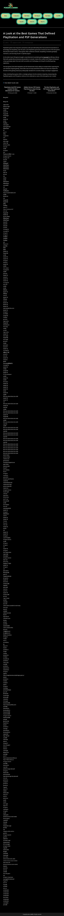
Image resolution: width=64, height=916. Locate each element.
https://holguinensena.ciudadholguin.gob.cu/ (13, 675)
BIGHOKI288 (6, 572)
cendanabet (6, 890)
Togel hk (21, 21)
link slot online (6, 145)
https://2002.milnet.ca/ (8, 759)
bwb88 (4, 380)
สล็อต (4, 134)
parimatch (5, 345)
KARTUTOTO (6, 668)
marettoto (5, 475)
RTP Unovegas (6, 844)
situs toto (5, 607)
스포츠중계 (5, 903)
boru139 (5, 603)
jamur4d (5, 692)
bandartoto (6, 655)
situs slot (5, 284)
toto (4, 137)
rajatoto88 (5, 554)
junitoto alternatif (7, 486)
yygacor (5, 673)
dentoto (5, 747)
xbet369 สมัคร (6, 625)
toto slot (5, 147)
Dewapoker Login (7, 825)
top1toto (5, 589)
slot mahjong (6, 470)
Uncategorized (29, 42)
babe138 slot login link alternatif (10, 776)
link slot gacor (6, 818)
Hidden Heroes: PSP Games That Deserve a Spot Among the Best (32, 89)
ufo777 (4, 640)
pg (3, 644)
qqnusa (5, 741)
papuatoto (5, 495)
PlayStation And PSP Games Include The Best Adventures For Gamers (12, 89)
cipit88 (4, 110)
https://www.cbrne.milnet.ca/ (10, 758)
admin (7, 42)
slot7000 (5, 624)
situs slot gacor (6, 745)
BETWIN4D (5, 693)
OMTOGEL (5, 739)
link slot (5, 174)
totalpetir (5, 682)
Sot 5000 (58, 15)
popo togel (5, 141)
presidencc (5, 660)
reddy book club (7, 613)
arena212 (5, 262)
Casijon (5, 161)
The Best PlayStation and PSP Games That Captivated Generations (51, 89)
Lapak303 (5, 820)
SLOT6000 (5, 313)
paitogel (5, 719)
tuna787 (5, 227)
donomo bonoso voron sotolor (10, 864)
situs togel (5, 336)
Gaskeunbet (6, 849)
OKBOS (5, 791)
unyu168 (5, 767)
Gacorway (5, 326)
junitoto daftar (6, 457)
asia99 (4, 800)
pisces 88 (5, 868)
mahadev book (6, 618)
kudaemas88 (6, 583)
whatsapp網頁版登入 (8, 363)
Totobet (5, 521)
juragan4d (5, 315)
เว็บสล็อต (5, 123)
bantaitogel (6, 108)
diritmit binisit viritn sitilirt (9, 859)
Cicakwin (5, 317)
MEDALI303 (6, 792)
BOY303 (5, 827)
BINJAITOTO (6, 752)
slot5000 (5, 886)
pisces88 (5, 904)
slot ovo (5, 888)
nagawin (5, 787)
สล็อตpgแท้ (5, 163)
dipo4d (4, 614)
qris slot (5, 596)
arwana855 (5, 185)
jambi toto (5, 780)
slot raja (5, 870)
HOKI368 (5, 602)
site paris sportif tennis (8, 479)
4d (3, 130)
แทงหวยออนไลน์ (7, 508)
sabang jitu (5, 809)
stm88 (4, 503)
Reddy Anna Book (7, 635)
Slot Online (47, 15)
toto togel (5, 804)
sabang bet (5, 814)
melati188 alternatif (7, 482)
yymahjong (5, 642)
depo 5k (5, 172)
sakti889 (5, 611)
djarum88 (5, 587)
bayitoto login (6, 106)
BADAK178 (5, 196)
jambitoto (5, 783)
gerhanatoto (6, 460)
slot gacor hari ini (7, 156)
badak (4, 391)
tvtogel (4, 651)
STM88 (4, 369)
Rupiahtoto (6, 723)
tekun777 (5, 646)
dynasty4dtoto (6, 710)
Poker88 (5, 822)
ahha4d (5, 622)
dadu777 (5, 207)
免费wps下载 (6, 352)
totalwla (5, 680)
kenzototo (5, 581)
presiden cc (5, 649)
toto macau (6, 268)
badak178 (5, 112)
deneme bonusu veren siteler (10, 816)
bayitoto (5, 139)
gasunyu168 (6, 721)
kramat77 (5, 346)
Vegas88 (5, 848)
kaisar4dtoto (6, 708)
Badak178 (5, 291)
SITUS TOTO (6, 497)
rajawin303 (5, 734)
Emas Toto (5, 561)
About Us (43, 21)
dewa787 (5, 222)
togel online (6, 104)
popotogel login (7, 126)
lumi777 (5, 796)
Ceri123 (5, 295)
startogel (5, 728)
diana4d (5, 159)
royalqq (5, 653)
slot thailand (6, 504)
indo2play (5, 688)
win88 (4, 813)
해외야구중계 (6, 455)
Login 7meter (6, 598)
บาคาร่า (5, 515)
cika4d (4, 802)
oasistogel (5, 750)
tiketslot (5, 866)
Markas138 (5, 772)
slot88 (4, 117)
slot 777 (5, 882)
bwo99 (4, 528)
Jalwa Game (6, 570)
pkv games (5, 578)
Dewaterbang (6, 842)
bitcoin (4, 471)
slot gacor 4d (6, 157)
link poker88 (6, 501)
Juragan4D (5, 370)
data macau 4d (6, 862)
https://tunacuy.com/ (8, 209)
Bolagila (5, 851)
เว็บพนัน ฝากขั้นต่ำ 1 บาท (8, 154)
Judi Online (26, 15)
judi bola (5, 273)
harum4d (46, 57)
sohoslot (5, 493)
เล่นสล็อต (5, 236)
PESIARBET (5, 556)
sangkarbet (5, 135)
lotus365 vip (6, 659)
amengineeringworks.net (9, 462)
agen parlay (6, 464)
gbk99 (4, 361)
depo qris (5, 559)
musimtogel (6, 695)
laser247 (5, 609)
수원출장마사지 (6, 631)
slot (4, 152)
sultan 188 (5, 143)
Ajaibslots (5, 838)
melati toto (5, 488)
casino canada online (8, 627)
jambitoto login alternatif (9, 769)
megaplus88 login (7, 576)
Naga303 (5, 585)
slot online (5, 857)
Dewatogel (5, 855)
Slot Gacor (5, 381)
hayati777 (5, 881)
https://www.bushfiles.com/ (9, 704)
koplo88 (5, 884)
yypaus (5, 684)
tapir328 (5, 407)
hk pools (5, 523)
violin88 (5, 871)
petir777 (5, 574)
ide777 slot (5, 499)
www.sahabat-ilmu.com (8, 308)
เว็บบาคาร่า (5, 244)
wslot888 (5, 706)
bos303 (5, 600)
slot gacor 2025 (6, 846)
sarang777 (5, 743)
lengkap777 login (7, 563)
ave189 (4, 330)
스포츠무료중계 (6, 537)
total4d (5, 638)
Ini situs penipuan (7, 374)
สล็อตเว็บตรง (6, 128)
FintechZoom (6, 325)
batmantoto (6, 765)
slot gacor (5, 150)
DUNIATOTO (6, 670)
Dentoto (5, 748)
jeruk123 (5, 629)
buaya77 (5, 468)
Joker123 (32, 21)
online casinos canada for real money (11, 605)
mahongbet (6, 124)
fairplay (5, 620)
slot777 (5, 132)
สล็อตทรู (5, 290)
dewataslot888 (6, 703)
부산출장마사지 (6, 633)
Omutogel (5, 701)
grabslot (5, 833)
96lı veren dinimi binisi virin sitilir (10, 396)
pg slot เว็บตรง (6, 216)
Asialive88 (5, 853)
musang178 (6, 229)
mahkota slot (6, 458)
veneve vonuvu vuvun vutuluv (10, 860)
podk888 (5, 246)
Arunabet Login (6, 840)
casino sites (6, 662)
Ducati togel (6, 491)
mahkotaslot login (7, 484)
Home (5, 15)
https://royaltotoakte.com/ (9, 192)
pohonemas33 (6, 774)
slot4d (4, 121)
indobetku (5, 699)
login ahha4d (6, 736)
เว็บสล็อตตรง (6, 191)
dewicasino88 (6, 466)
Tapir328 (5, 189)
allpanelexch (6, 616)
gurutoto (5, 319)
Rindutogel (5, 697)
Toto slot (5, 525)
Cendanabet (16, 15)
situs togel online (7, 552)
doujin (4, 170)
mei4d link (5, 480)
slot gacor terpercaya (8, 877)
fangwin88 (5, 113)
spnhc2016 (5, 477)
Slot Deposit (37, 15)
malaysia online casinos (8, 831)
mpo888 (5, 664)
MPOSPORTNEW (7, 690)
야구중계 (5, 657)
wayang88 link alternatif (8, 879)
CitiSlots (5, 824)
